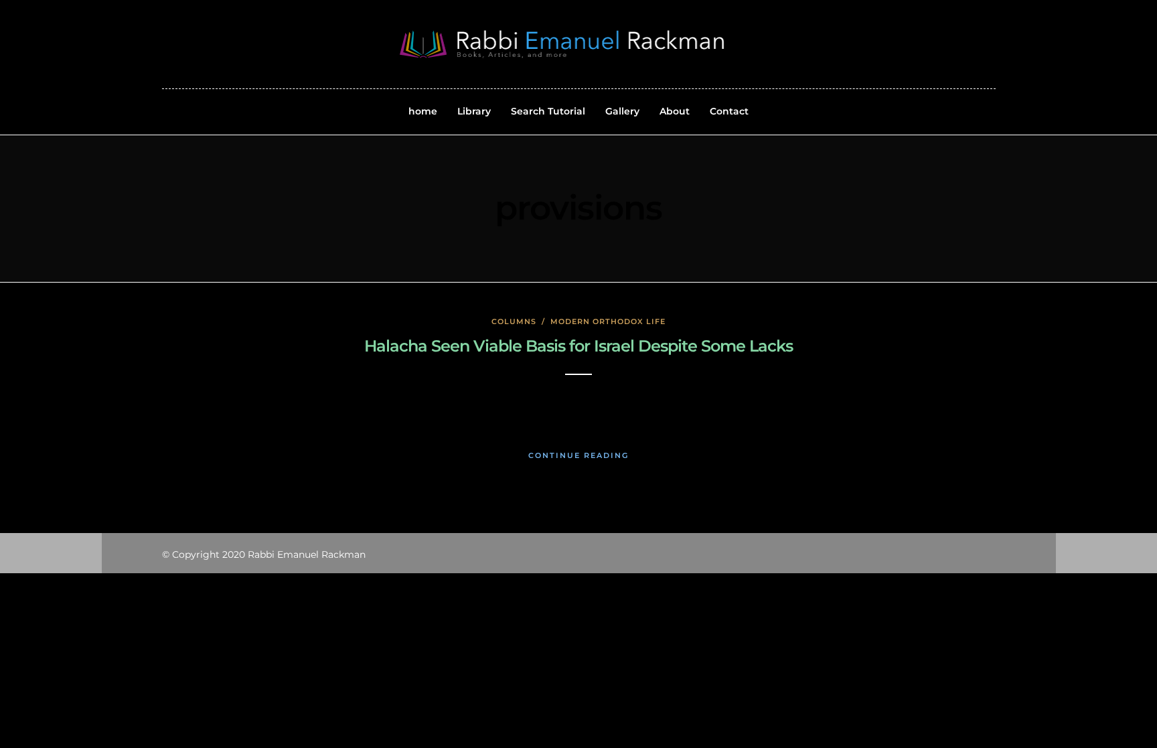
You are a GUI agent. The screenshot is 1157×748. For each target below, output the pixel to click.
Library (474, 111)
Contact (729, 111)
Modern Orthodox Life (608, 321)
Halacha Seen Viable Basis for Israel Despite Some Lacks (578, 346)
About (675, 111)
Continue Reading (578, 455)
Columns (513, 321)
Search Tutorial (548, 111)
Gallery (622, 111)
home (422, 111)
